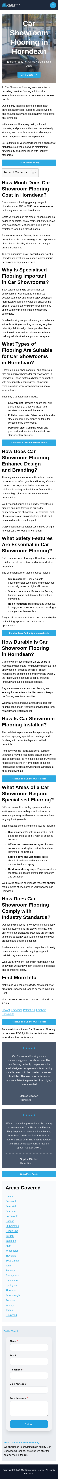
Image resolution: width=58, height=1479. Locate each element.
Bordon (10, 1236)
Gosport (10, 1221)
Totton (9, 1265)
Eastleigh (11, 1241)
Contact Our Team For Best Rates (29, 442)
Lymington (11, 1285)
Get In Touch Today (29, 162)
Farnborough (13, 1295)
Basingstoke (12, 1275)
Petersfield (29, 1010)
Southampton (13, 1260)
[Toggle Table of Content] (31, 172)
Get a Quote (27, 75)
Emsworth (16, 1010)
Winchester (12, 1250)
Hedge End (12, 1231)
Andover (10, 1300)
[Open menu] (53, 5)
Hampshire (12, 1280)
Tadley (9, 1310)
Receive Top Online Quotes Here (29, 778)
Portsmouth (8, 1014)
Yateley (10, 1305)
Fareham (41, 1010)
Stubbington (12, 1226)
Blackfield (11, 1255)
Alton (8, 1245)
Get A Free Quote (29, 1174)
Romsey (10, 1270)
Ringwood (11, 1315)
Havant (6, 1010)
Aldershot (11, 1290)
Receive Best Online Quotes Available (29, 633)
